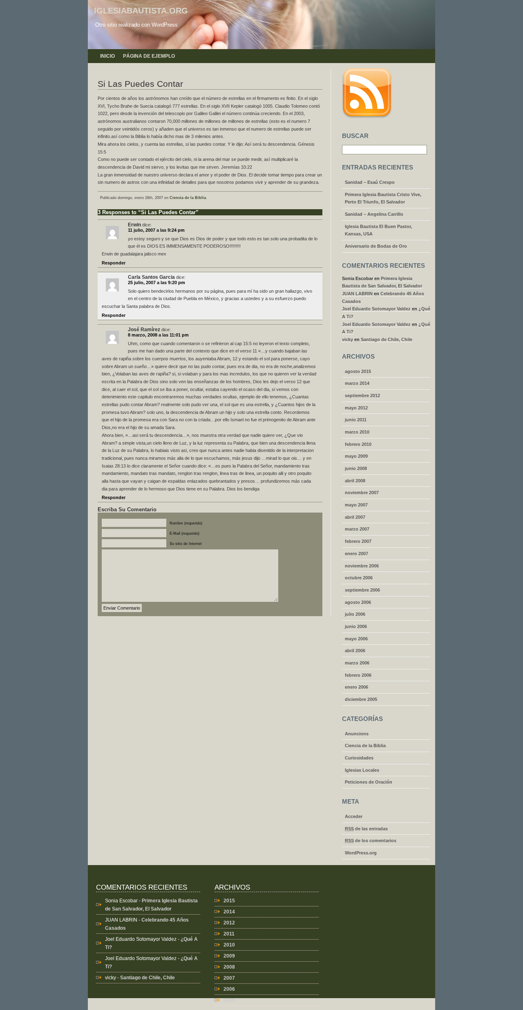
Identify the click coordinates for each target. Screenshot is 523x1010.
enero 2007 (356, 553)
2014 (229, 912)
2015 (229, 901)
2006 (229, 989)
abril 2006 (355, 650)
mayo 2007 (356, 504)
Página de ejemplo (149, 56)
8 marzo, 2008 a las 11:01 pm (158, 334)
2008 (229, 967)
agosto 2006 (358, 602)
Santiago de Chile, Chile (386, 339)
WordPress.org (361, 852)
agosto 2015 (358, 371)
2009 (229, 956)
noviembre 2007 (362, 492)
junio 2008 (356, 468)
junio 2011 (356, 419)
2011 (229, 934)
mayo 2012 (356, 407)
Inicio (107, 56)
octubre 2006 (359, 577)
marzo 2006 (357, 662)
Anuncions (357, 733)
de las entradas (366, 828)
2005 (229, 1000)
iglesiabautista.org (141, 10)
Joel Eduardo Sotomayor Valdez (376, 308)
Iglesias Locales (362, 770)
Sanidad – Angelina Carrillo (374, 214)
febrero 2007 (358, 541)
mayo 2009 (356, 456)
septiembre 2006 (362, 589)
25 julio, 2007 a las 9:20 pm (156, 282)
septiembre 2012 (362, 395)
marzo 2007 (357, 528)
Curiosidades (359, 757)
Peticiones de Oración (368, 782)
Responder (113, 262)
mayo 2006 (356, 638)
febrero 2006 (358, 675)
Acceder (353, 816)
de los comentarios (370, 840)
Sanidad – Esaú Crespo (370, 182)
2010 (229, 945)
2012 (229, 923)
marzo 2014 (357, 383)
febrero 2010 (358, 444)
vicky (347, 339)
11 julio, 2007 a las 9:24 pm (156, 230)
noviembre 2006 (362, 565)
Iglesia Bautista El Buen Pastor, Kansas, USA (378, 230)
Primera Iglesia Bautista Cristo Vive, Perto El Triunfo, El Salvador (383, 198)
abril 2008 (355, 480)
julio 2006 (355, 614)
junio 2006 (356, 626)
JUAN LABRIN (357, 293)
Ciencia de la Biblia (188, 198)
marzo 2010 (357, 431)
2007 (229, 978)
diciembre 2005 (361, 699)
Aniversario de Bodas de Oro (376, 246)
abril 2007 (355, 517)
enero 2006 (356, 687)
